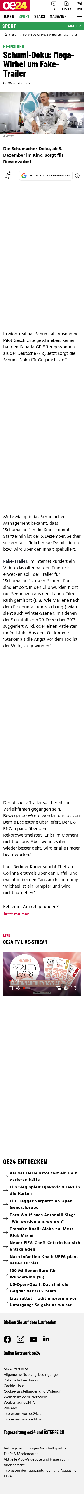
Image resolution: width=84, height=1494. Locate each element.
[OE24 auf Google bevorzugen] (77, 175)
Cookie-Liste (14, 1386)
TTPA (8, 1476)
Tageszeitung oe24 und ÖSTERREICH (34, 1432)
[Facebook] (7, 1339)
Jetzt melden (16, 914)
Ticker (8, 16)
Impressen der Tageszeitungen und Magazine (40, 1471)
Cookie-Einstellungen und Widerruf (32, 1392)
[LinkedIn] (46, 1339)
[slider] (27, 988)
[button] (10, 988)
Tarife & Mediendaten (21, 1454)
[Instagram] (20, 1339)
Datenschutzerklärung (21, 1381)
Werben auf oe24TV (19, 1403)
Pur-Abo (10, 1408)
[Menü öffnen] (79, 16)
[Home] (5, 35)
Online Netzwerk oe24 (22, 1353)
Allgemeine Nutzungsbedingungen (32, 1375)
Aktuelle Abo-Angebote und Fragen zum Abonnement (36, 1462)
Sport (24, 16)
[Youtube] (33, 1339)
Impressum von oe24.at (22, 1414)
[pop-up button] (66, 988)
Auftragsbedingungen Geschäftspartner (36, 1448)
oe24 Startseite (16, 1369)
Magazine (58, 16)
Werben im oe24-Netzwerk (25, 1397)
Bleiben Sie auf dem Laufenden (30, 1322)
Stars (39, 16)
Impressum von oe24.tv (22, 1419)
